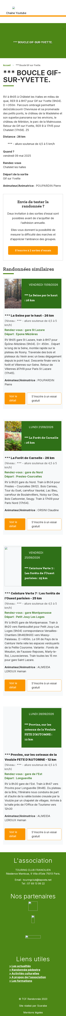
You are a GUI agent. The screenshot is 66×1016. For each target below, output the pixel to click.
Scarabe (42, 1005)
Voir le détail (13, 398)
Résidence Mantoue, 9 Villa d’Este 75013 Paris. (33, 873)
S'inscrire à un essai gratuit (44, 398)
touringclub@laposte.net (37, 879)
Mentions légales (33, 1012)
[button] (63, 29)
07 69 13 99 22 (36, 883)
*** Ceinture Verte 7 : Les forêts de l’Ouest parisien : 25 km (39, 573)
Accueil (7, 65)
